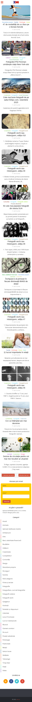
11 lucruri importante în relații (16, 352)
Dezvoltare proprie (7, 22)
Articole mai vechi (9, 475)
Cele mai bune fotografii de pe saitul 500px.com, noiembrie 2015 (16, 99)
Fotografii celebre (23, 202)
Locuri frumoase (14, 59)
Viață (21, 59)
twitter (17, 681)
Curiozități (6, 202)
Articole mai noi (23, 475)
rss (5, 681)
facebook (11, 681)
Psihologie (22, 22)
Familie (16, 22)
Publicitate (23, 418)
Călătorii (8, 58)
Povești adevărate (16, 204)
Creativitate (15, 58)
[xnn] (16, 2)
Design (23, 454)
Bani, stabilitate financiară (9, 275)
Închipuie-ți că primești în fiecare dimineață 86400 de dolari (16, 281)
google (22, 681)
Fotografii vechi (23, 131)
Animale (9, 454)
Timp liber (19, 276)
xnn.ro (18, 699)
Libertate (12, 276)
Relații (28, 22)
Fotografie (22, 58)
